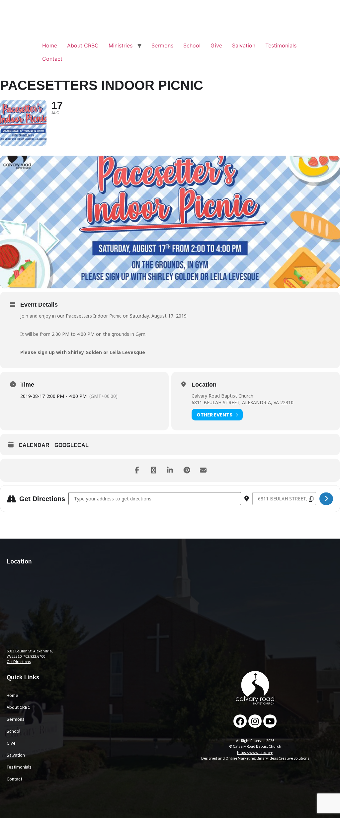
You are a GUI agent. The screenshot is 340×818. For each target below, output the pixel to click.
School (192, 45)
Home (49, 45)
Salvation (243, 45)
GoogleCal (71, 445)
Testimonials (281, 45)
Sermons (162, 45)
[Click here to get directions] (326, 498)
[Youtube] (270, 721)
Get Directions (19, 661)
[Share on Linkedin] (170, 470)
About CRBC (83, 45)
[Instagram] (255, 721)
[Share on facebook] (136, 470)
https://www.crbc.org (255, 752)
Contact (52, 58)
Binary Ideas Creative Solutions (283, 758)
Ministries (120, 45)
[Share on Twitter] (153, 470)
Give (216, 45)
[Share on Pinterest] (186, 470)
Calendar (34, 445)
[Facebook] (240, 721)
